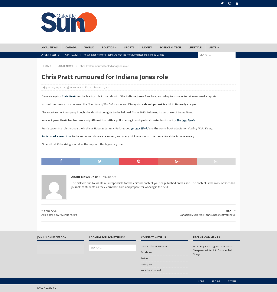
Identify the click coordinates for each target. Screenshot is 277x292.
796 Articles (109, 177)
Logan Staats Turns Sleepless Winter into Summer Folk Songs (213, 250)
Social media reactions (56, 136)
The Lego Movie (186, 120)
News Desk (76, 87)
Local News (49, 47)
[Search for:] (217, 54)
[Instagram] (229, 3)
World (89, 47)
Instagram (146, 264)
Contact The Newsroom (154, 246)
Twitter (145, 258)
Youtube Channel (151, 270)
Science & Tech (170, 47)
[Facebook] (215, 3)
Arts (212, 47)
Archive (216, 281)
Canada (71, 47)
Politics (108, 47)
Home (201, 281)
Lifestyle (195, 47)
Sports (129, 47)
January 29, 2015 (55, 87)
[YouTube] (237, 3)
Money (147, 47)
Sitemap (232, 281)
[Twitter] (222, 3)
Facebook (146, 252)
